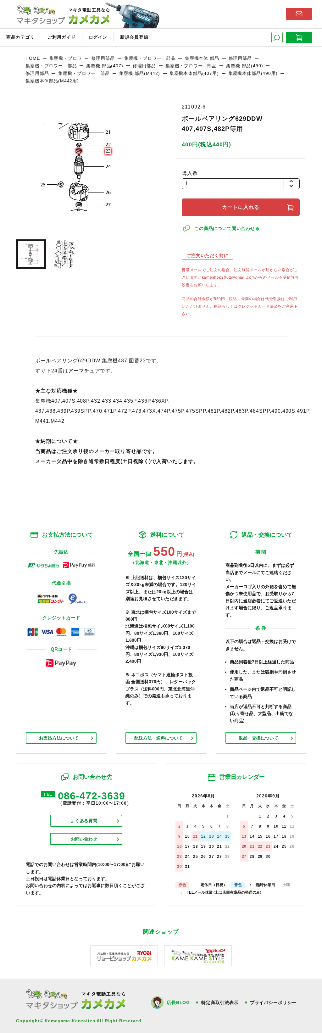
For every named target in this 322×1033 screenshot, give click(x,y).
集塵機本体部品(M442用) (52, 80)
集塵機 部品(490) (244, 65)
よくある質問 (84, 820)
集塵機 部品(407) (104, 65)
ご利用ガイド (61, 37)
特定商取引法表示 (220, 1002)
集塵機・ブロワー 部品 (149, 58)
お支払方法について (59, 737)
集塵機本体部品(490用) (253, 73)
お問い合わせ (84, 838)
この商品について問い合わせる (227, 228)
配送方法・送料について (158, 737)
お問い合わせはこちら (299, 14)
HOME (32, 58)
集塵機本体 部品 (202, 58)
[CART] (299, 37)
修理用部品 (102, 58)
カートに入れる (240, 207)
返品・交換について (258, 737)
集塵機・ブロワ (65, 58)
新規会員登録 (134, 37)
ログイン (98, 37)
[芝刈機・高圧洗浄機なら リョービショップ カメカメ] (124, 955)
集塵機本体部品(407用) (194, 73)
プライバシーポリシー (273, 1002)
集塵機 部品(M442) (139, 73)
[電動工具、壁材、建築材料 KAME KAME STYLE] (198, 955)
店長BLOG (178, 1002)
